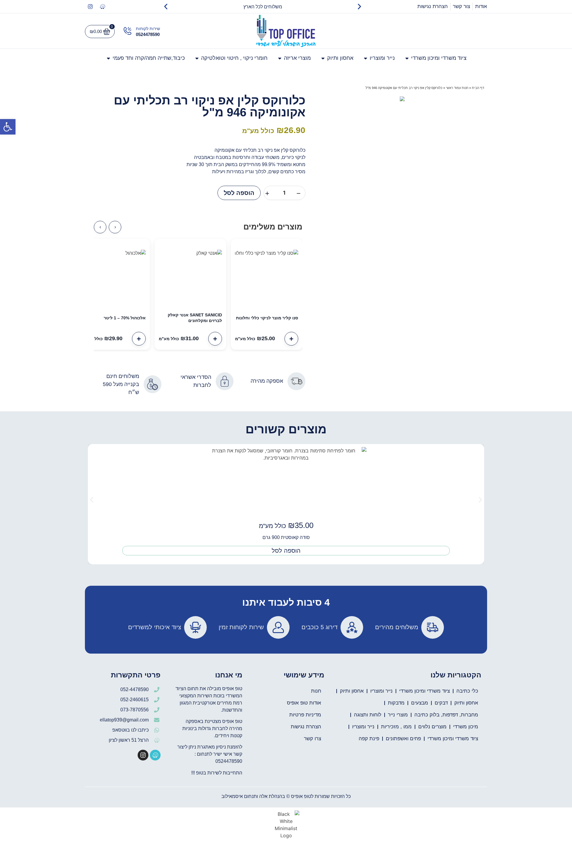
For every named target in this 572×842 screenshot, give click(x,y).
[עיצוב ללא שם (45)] (402, 98)
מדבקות (396, 703)
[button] (7, 127)
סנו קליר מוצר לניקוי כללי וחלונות (267, 317)
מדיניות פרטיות (305, 715)
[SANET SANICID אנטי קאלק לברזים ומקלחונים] (190, 274)
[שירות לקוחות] (127, 31)
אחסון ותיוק (352, 691)
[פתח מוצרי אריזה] (279, 58)
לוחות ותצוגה (367, 715)
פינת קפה (369, 738)
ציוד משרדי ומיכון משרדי (424, 691)
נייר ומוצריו (381, 691)
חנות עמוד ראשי (457, 88)
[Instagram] (90, 6)
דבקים (441, 703)
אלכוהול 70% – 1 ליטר (125, 317)
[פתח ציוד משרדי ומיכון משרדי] (407, 58)
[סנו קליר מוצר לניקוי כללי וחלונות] (266, 274)
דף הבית (478, 88)
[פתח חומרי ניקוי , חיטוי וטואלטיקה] (197, 58)
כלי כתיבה (467, 691)
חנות (316, 691)
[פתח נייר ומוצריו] (365, 58)
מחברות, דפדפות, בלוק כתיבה (446, 715)
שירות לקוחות (148, 28)
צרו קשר (312, 738)
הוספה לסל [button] (286, 550)
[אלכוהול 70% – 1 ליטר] (114, 274)
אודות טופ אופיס (304, 703)
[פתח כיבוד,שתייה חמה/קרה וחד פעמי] (108, 58)
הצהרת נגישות (306, 726)
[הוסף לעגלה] (291, 339)
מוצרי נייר (398, 715)
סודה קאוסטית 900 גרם (286, 537)
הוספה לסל (239, 193)
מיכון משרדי (465, 726)
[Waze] (102, 6)
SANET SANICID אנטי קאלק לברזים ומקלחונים (195, 318)
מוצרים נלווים (432, 726)
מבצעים (419, 703)
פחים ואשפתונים (403, 738)
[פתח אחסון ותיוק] (323, 58)
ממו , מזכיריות (396, 726)
